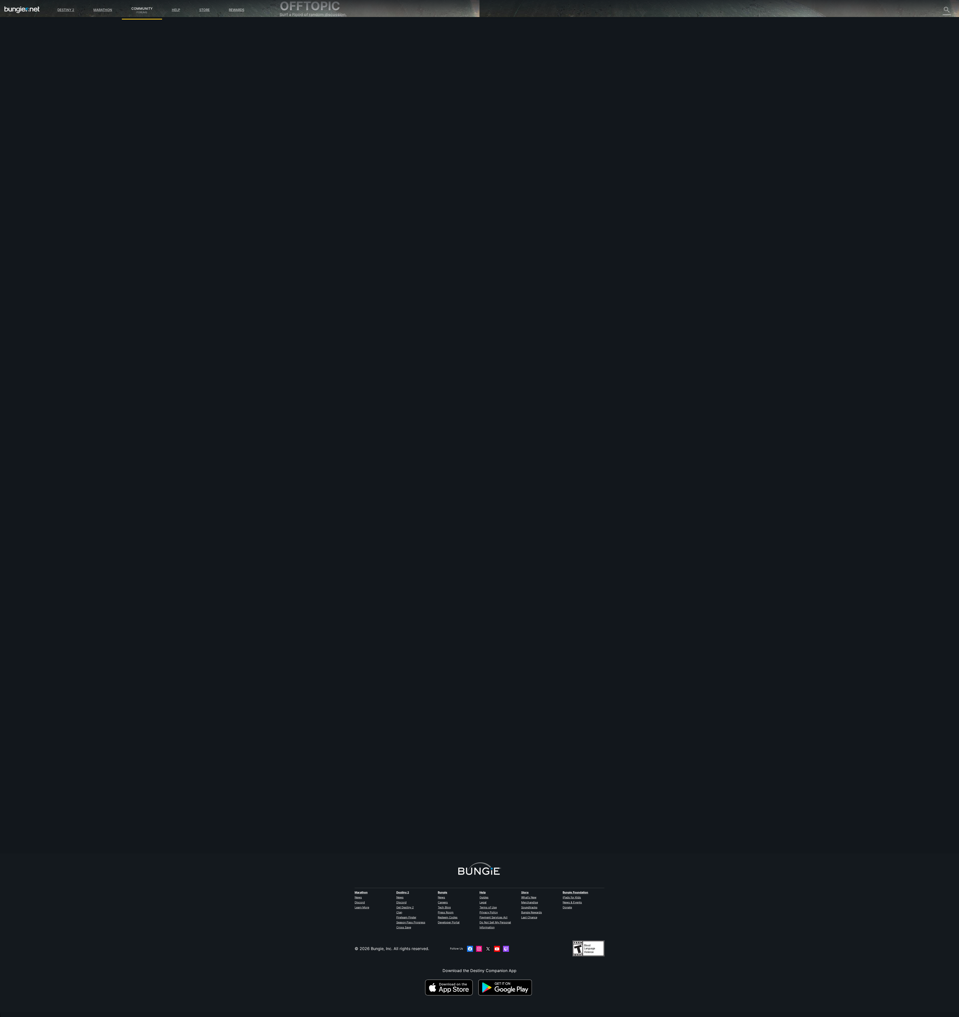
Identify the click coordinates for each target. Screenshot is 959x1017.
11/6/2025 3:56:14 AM (426, 160)
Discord (360, 902)
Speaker (389, 823)
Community (142, 7)
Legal (483, 902)
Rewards (236, 10)
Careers (443, 902)
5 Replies (393, 500)
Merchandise (529, 902)
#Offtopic (388, 135)
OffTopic (291, 132)
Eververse (292, 72)
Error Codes (294, 62)
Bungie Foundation (575, 892)
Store (204, 10)
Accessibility (295, 82)
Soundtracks (529, 907)
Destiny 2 (65, 10)
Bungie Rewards (531, 912)
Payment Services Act (493, 917)
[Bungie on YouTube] (497, 949)
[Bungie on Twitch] (506, 949)
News (358, 897)
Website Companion (302, 87)
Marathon (102, 10)
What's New (528, 897)
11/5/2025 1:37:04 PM (426, 511)
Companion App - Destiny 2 (309, 117)
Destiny (22, 9)
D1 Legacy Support (301, 112)
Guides (484, 897)
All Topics (292, 27)
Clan (399, 912)
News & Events (572, 902)
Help (176, 10)
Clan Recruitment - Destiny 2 (310, 122)
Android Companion (302, 97)
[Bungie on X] (488, 949)
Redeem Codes (448, 917)
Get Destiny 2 (405, 907)
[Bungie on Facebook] (470, 949)
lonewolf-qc (393, 472)
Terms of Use (488, 907)
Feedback (292, 37)
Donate (567, 907)
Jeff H (387, 109)
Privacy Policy (489, 912)
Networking (294, 67)
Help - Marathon (298, 137)
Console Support (299, 107)
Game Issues (295, 77)
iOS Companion (298, 92)
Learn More (362, 907)
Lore (287, 47)
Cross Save (403, 927)
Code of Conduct (297, 149)
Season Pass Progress (410, 922)
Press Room (446, 912)
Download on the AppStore (451, 988)
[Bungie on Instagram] (479, 949)
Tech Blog (444, 907)
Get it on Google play (506, 988)
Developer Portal (449, 922)
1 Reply (391, 850)
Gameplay (292, 52)
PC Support (294, 102)
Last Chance (529, 917)
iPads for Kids (572, 897)
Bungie (442, 892)
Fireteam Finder (406, 917)
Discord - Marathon (301, 142)
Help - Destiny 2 (298, 57)
